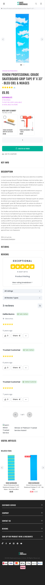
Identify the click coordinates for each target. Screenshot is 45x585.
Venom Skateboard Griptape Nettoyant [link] (8, 131)
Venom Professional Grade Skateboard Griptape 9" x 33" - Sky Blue (34, 487)
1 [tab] (21, 64)
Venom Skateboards (9, 71)
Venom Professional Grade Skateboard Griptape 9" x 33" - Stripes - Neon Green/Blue (11, 487)
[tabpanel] (22, 38)
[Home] (1, 8)
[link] (10, 122)
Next (42, 39)
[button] (8, 87)
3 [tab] (23, 64)
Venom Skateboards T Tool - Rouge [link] (26, 131)
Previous (3, 39)
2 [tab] (22, 64)
